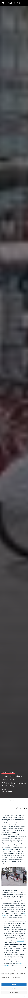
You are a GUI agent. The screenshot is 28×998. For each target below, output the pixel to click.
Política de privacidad (15, 996)
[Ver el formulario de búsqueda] (3, 3)
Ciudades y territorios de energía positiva (11, 777)
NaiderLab (4, 801)
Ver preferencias (14, 992)
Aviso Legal (23, 996)
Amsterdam (7, 849)
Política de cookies (6, 996)
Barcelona (8, 861)
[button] (26, 968)
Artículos (22, 801)
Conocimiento (14, 801)
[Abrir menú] (25, 2)
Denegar (14, 988)
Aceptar (14, 984)
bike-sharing (17, 892)
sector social (20, 941)
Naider (10, 791)
